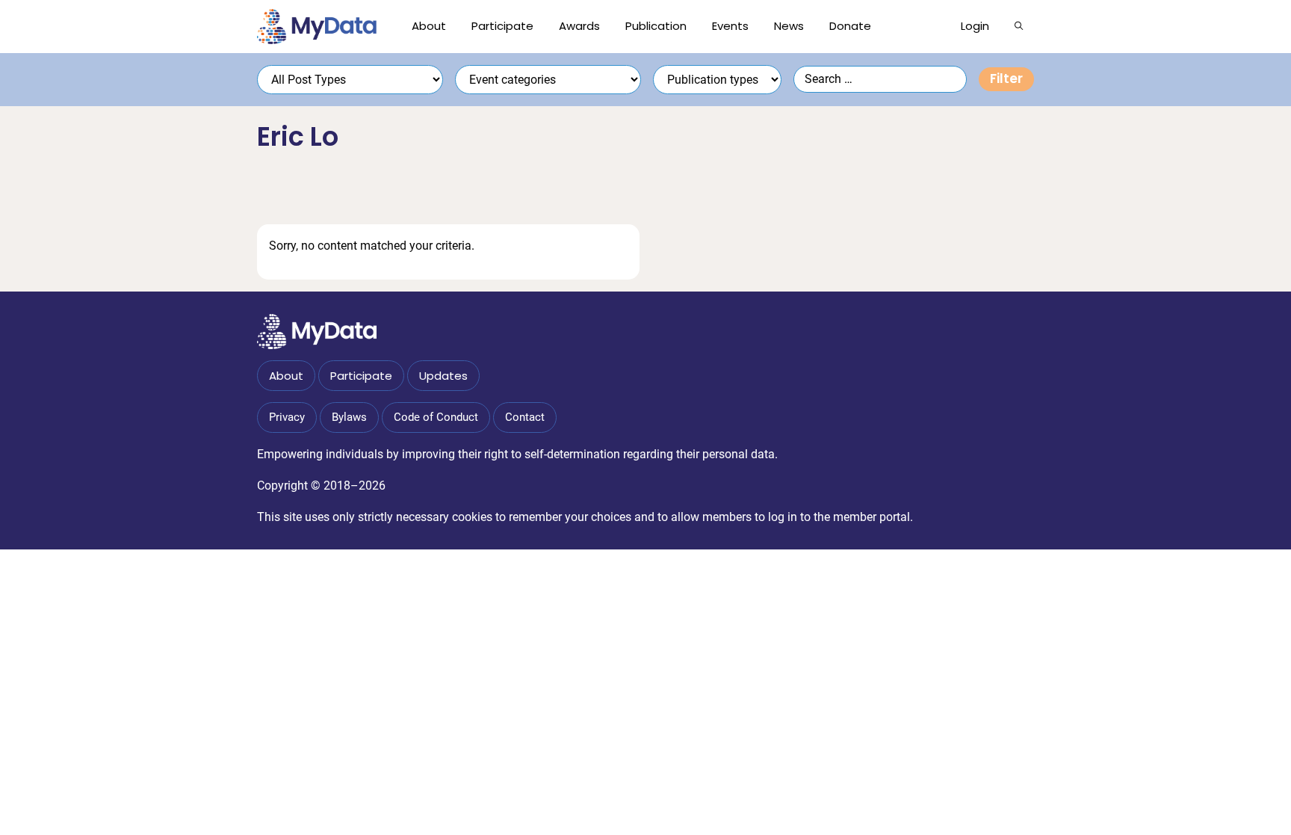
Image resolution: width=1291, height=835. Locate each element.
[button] (1018, 25)
